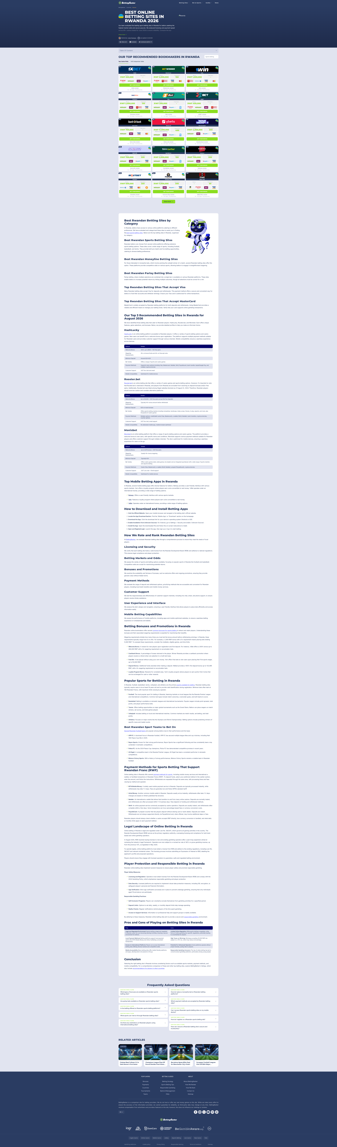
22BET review (202, 114)
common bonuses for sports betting (165, 630)
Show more (167, 201)
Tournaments (145, 1091)
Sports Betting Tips (167, 1085)
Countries (145, 1088)
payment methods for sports (162, 774)
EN (120, 1112)
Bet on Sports (196, 3)
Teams (145, 1094)
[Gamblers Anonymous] (138, 1128)
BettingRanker (131, 539)
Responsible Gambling (167, 1088)
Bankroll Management (167, 1091)
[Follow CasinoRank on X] (204, 1112)
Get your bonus (135, 85)
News (216, 3)
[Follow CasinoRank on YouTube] (208, 1112)
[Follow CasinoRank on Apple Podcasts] (216, 1112)
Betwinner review (168, 88)
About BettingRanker (191, 1081)
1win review (202, 88)
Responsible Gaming (177, 1144)
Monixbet (127, 434)
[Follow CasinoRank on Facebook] (195, 1112)
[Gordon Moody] (166, 1128)
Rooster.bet (128, 383)
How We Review (190, 1085)
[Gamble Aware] (189, 1128)
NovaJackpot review (202, 142)
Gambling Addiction (130, 1144)
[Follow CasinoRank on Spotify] (212, 1112)
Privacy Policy (161, 1144)
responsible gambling (191, 917)
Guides (208, 3)
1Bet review (168, 114)
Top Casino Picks (123, 61)
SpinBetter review (168, 168)
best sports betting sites (134, 233)
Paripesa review (134, 114)
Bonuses (145, 1081)
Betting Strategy (167, 1081)
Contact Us (190, 1091)
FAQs (167, 1094)
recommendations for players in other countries (148, 968)
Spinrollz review (135, 168)
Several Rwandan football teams (135, 731)
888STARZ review (202, 194)
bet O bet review (135, 142)
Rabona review (202, 168)
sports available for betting (186, 685)
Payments (145, 1085)
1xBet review (135, 88)
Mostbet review (134, 194)
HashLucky (128, 334)
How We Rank (190, 1088)
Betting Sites (183, 3)
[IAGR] (129, 1128)
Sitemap (190, 1094)
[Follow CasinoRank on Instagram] (200, 1112)
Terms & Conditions (195, 1144)
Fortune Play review (168, 194)
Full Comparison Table (137, 61)
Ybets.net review (168, 142)
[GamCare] (150, 1128)
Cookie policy (146, 1144)
